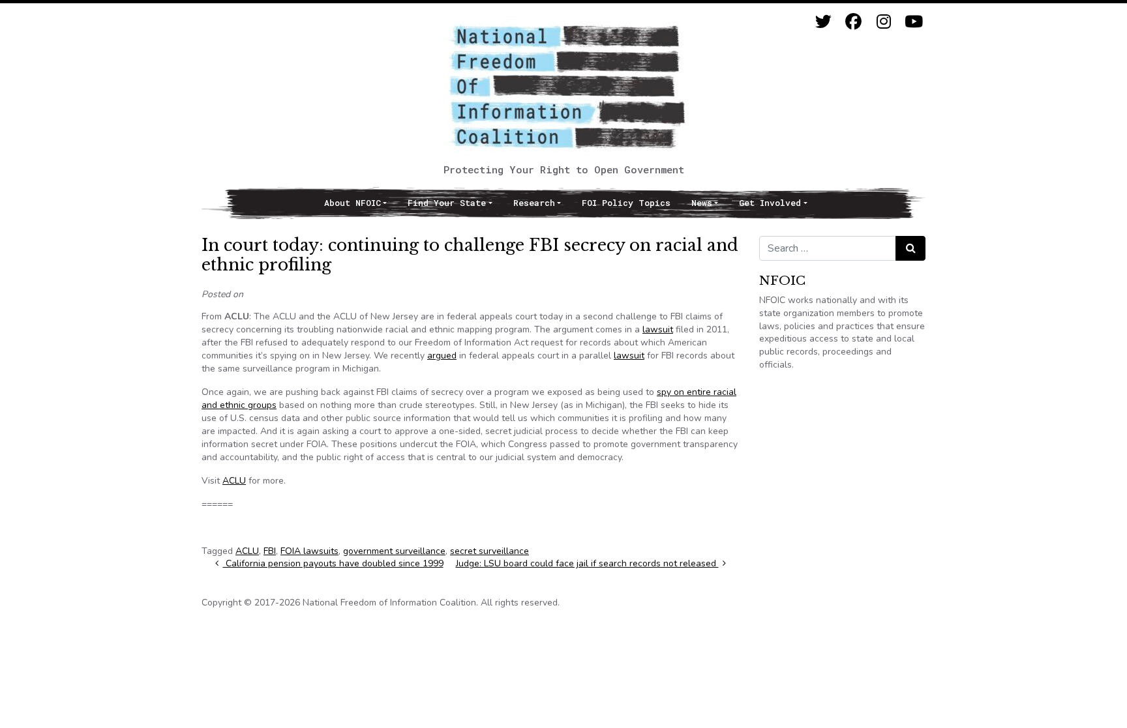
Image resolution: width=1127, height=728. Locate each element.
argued (442, 355)
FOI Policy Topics (626, 203)
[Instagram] (883, 22)
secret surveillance (489, 551)
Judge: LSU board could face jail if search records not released (587, 563)
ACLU (234, 480)
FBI (269, 551)
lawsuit (657, 329)
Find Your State (447, 203)
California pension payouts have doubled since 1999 (333, 563)
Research (534, 203)
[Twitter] (823, 22)
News (701, 203)
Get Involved (770, 203)
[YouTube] (913, 22)
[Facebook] (853, 22)
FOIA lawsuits (309, 551)
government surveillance (394, 551)
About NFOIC (352, 203)
